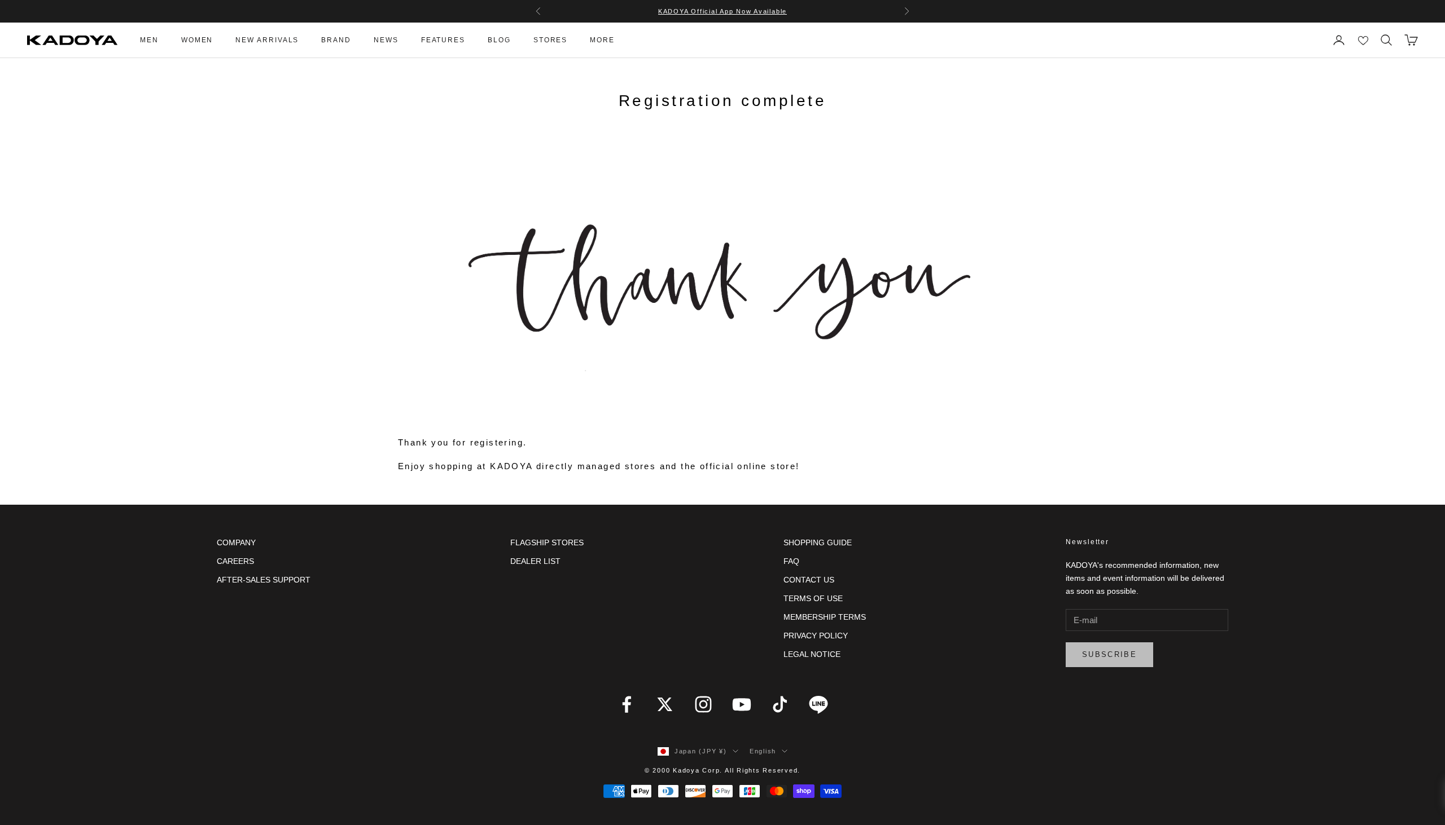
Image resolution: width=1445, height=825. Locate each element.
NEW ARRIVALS (267, 40)
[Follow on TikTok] (780, 704)
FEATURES (443, 40)
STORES (550, 40)
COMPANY (236, 542)
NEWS (386, 40)
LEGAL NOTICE (811, 654)
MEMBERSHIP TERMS (824, 616)
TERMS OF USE (813, 598)
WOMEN (197, 40)
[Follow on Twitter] (665, 704)
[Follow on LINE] (818, 704)
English (763, 751)
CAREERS (235, 561)
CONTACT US (808, 579)
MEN (149, 40)
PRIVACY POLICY (815, 635)
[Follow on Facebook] (626, 704)
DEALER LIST (535, 561)
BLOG (499, 40)
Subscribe (1109, 654)
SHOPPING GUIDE (817, 542)
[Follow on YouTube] (742, 704)
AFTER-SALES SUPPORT (263, 579)
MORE (602, 40)
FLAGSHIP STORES (547, 542)
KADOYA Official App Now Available (722, 11)
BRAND (336, 40)
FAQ (791, 561)
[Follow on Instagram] (703, 704)
